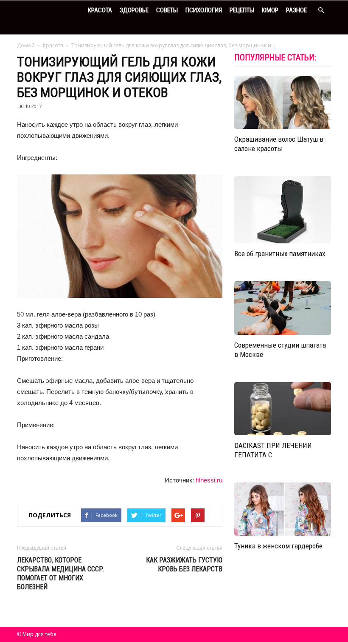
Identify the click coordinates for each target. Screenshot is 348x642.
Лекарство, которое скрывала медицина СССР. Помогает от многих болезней (60, 573)
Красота (100, 10)
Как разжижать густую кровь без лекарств (184, 564)
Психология (203, 10)
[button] (321, 10)
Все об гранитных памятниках (279, 253)
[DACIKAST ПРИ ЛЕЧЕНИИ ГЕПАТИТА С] (282, 408)
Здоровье (134, 10)
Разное (296, 10)
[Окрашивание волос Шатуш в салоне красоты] (282, 102)
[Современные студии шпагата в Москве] (282, 307)
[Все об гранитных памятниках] (282, 209)
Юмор (270, 10)
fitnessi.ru (209, 480)
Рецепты (242, 10)
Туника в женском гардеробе (278, 546)
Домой (26, 45)
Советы (167, 10)
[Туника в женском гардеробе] (282, 509)
